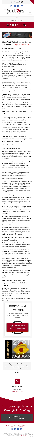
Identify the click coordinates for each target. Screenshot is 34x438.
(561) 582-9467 (17, 2)
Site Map (14, 425)
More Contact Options (17, 391)
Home (8, 425)
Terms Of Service (17, 426)
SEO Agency (23, 435)
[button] (29, 12)
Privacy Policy (23, 425)
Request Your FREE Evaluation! (17, 327)
